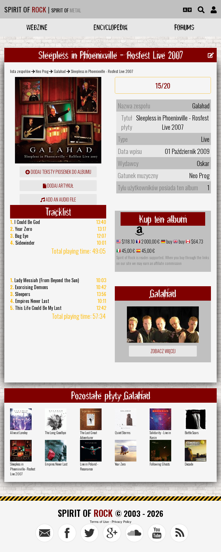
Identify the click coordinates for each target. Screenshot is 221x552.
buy (168, 241)
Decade (189, 463)
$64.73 (196, 241)
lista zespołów (20, 71)
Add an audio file (60, 199)
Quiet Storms (122, 432)
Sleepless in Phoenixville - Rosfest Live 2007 (22, 468)
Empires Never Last (56, 463)
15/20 (162, 85)
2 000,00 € (150, 241)
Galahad (60, 71)
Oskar (203, 163)
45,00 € (128, 250)
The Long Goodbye (55, 432)
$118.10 (128, 241)
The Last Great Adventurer (88, 435)
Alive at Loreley (19, 432)
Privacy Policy (122, 521)
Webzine (36, 27)
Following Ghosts (160, 463)
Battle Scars (192, 432)
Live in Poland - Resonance (89, 466)
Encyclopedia (110, 27)
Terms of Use (99, 521)
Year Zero (120, 463)
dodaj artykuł (59, 185)
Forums (184, 27)
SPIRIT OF (25, 9)
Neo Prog (42, 71)
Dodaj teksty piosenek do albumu (60, 171)
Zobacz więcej (163, 351)
